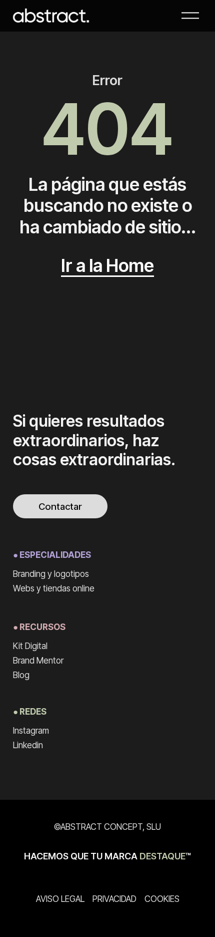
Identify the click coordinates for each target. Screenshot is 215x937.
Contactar (60, 506)
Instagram (31, 730)
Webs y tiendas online (53, 588)
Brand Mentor (38, 660)
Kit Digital (30, 646)
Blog (21, 675)
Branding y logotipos (51, 573)
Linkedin (28, 745)
